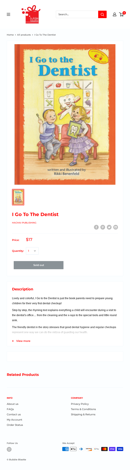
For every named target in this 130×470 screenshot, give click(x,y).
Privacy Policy (80, 403)
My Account (14, 419)
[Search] (102, 14)
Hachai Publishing (24, 222)
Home (10, 34)
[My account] (114, 14)
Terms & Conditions (83, 409)
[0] (121, 14)
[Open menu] (8, 14)
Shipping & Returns (83, 414)
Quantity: (18, 250)
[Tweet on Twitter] (109, 227)
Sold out (38, 265)
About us (12, 403)
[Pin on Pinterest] (102, 227)
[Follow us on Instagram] (9, 449)
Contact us (14, 414)
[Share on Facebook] (96, 227)
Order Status (15, 424)
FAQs (10, 409)
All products (24, 34)
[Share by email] (115, 227)
